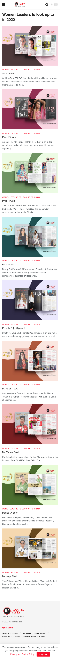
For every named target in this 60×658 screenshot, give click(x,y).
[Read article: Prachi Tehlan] (30, 109)
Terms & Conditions (10, 633)
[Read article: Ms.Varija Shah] (30, 548)
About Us (6, 636)
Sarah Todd (8, 73)
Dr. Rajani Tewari (10, 388)
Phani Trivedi (8, 200)
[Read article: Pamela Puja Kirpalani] (30, 300)
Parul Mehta (8, 264)
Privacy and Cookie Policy (22, 654)
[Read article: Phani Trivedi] (30, 173)
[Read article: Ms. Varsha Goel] (30, 424)
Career (42, 636)
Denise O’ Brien (10, 512)
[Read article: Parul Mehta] (30, 237)
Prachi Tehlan (9, 137)
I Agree (43, 654)
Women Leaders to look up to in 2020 (21, 69)
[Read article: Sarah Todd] (30, 46)
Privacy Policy (40, 633)
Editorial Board (29, 636)
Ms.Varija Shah (9, 576)
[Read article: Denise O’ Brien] (30, 485)
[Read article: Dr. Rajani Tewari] (30, 361)
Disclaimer (26, 633)
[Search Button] (46, 4)
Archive (16, 636)
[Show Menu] (3, 4)
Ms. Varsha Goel (10, 452)
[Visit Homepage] (25, 4)
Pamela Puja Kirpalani (13, 328)
